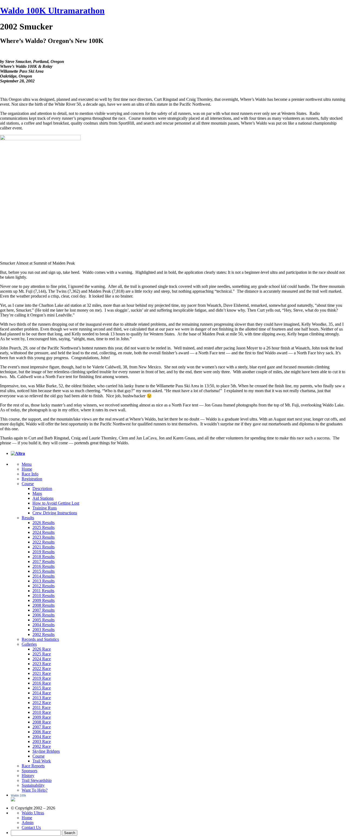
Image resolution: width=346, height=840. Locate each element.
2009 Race (41, 717)
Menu (27, 464)
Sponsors (29, 770)
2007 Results (43, 610)
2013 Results (43, 581)
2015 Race (41, 688)
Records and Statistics (40, 639)
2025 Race (41, 654)
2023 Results (43, 537)
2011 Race (41, 707)
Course (28, 483)
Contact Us (31, 827)
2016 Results (43, 566)
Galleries (29, 644)
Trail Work (41, 761)
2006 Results (43, 615)
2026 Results (43, 522)
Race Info (30, 474)
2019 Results (43, 551)
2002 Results (43, 634)
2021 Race (41, 673)
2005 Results (43, 620)
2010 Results (43, 595)
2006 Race (41, 731)
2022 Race (41, 668)
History (28, 775)
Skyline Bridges (46, 751)
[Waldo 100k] (13, 800)
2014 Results (43, 576)
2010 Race (41, 712)
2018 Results (43, 556)
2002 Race (41, 746)
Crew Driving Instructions (54, 513)
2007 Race (41, 727)
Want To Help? (35, 790)
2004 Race (41, 736)
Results (28, 517)
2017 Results (43, 561)
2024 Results (43, 532)
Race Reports (33, 766)
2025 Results (43, 527)
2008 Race (41, 722)
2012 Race (41, 702)
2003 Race (41, 741)
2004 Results (43, 624)
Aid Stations (43, 498)
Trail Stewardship (37, 780)
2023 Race (41, 663)
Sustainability (33, 785)
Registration (32, 478)
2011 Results (43, 590)
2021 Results (43, 547)
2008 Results (43, 605)
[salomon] (18, 453)
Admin (28, 822)
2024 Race (41, 658)
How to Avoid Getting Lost (55, 503)
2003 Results (43, 629)
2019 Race (41, 678)
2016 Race (41, 683)
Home (27, 469)
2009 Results (43, 600)
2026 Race (41, 649)
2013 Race (41, 697)
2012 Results (43, 586)
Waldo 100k (18, 795)
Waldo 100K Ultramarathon (52, 10)
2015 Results (43, 571)
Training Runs (44, 508)
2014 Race (41, 693)
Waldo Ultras (33, 813)
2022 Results (43, 542)
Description (42, 488)
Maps (37, 493)
